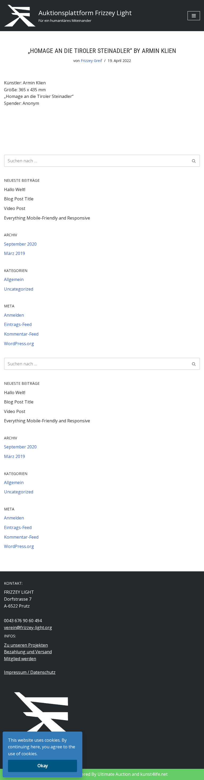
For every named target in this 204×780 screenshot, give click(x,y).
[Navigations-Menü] (194, 15)
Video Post (14, 208)
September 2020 (20, 244)
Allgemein (14, 279)
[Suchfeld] (194, 161)
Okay (42, 766)
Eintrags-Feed (18, 324)
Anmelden (14, 315)
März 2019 (14, 253)
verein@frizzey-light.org (28, 627)
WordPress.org (19, 343)
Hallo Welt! (14, 189)
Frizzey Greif (91, 60)
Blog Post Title (18, 199)
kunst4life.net (154, 774)
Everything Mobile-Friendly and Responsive (47, 218)
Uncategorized (18, 289)
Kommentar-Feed (21, 334)
